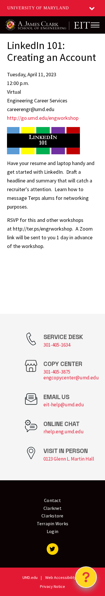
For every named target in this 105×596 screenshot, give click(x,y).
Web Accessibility (60, 577)
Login (52, 531)
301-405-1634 (56, 345)
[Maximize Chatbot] (96, 227)
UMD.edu (30, 577)
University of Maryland (38, 8)
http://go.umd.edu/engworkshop (42, 118)
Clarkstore (52, 516)
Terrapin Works (53, 523)
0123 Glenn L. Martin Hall (68, 459)
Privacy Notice (52, 586)
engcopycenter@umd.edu (71, 377)
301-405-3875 (56, 372)
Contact (52, 500)
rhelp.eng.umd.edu (63, 431)
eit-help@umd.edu (63, 404)
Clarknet (52, 508)
